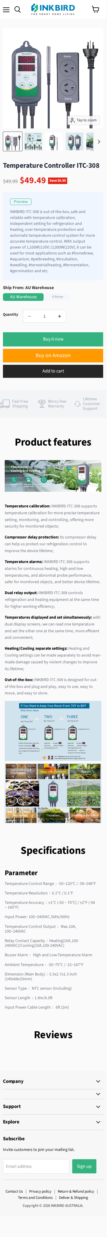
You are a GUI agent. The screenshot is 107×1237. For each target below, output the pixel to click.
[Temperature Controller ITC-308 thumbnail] (12, 141)
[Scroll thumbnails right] (98, 142)
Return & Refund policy (76, 1191)
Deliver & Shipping (73, 1197)
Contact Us (14, 1191)
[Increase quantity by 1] (59, 316)
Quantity (10, 314)
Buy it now (53, 339)
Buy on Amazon (53, 355)
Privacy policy (40, 1191)
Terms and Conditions (35, 1197)
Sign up (84, 1166)
